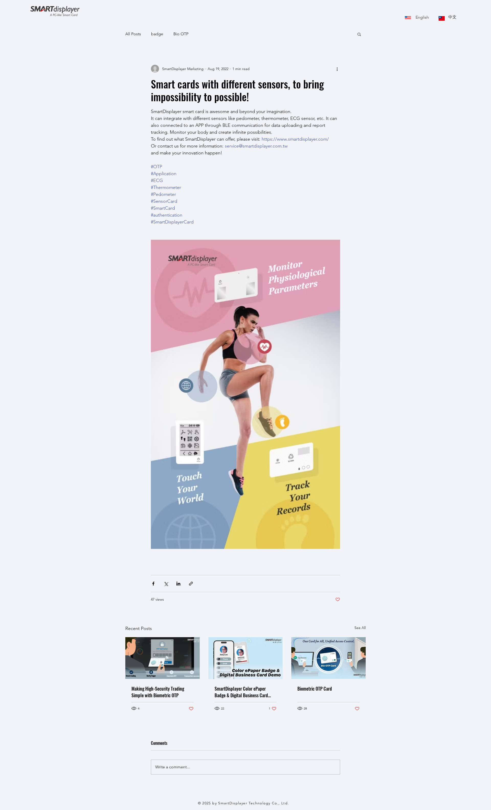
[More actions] (337, 69)
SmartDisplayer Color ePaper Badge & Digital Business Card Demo (241, 692)
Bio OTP (180, 33)
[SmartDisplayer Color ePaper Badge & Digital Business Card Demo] (245, 658)
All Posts (133, 33)
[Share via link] (190, 583)
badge (157, 33)
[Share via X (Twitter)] (165, 583)
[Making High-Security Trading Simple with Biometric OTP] (162, 658)
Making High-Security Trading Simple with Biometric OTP (157, 692)
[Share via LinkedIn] (178, 583)
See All (360, 627)
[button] (359, 34)
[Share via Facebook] (153, 583)
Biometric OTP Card (314, 688)
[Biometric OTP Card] (328, 658)
